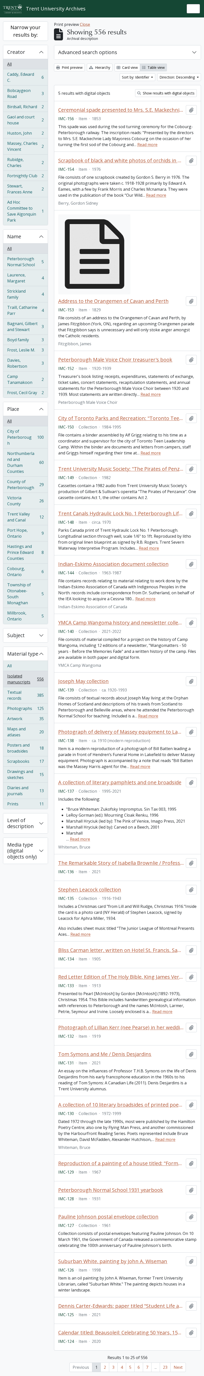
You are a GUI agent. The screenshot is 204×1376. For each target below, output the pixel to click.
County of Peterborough (25, 484)
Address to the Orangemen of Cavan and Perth (113, 301)
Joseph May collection (83, 681)
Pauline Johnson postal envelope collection (108, 1217)
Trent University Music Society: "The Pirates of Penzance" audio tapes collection (121, 469)
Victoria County (25, 501)
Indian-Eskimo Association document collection (113, 564)
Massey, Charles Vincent (25, 146)
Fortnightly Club (25, 177)
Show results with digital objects (168, 93)
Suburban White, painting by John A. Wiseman (112, 1261)
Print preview (72, 67)
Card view (129, 67)
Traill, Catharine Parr (25, 310)
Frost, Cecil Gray (25, 394)
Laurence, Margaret (25, 278)
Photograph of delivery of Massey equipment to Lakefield (121, 732)
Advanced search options (87, 52)
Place (13, 409)
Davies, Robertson (25, 363)
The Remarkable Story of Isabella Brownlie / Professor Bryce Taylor (121, 863)
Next (178, 1367)
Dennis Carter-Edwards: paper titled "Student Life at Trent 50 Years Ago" (121, 1306)
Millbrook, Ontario (25, 616)
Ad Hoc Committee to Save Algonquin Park (25, 211)
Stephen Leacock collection (89, 890)
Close (85, 24)
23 (165, 1367)
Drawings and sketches (25, 774)
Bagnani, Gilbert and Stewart (25, 326)
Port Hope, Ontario (25, 533)
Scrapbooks (25, 763)
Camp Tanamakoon (25, 379)
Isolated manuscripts (25, 679)
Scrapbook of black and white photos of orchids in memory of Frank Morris (121, 161)
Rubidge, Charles (25, 162)
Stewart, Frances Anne (25, 189)
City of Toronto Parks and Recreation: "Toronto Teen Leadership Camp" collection (121, 418)
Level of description (20, 823)
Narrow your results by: (25, 31)
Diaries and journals (25, 790)
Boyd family (25, 341)
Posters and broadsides (25, 748)
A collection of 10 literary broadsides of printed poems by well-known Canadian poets (121, 1105)
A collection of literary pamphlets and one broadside (119, 782)
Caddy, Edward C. (25, 77)
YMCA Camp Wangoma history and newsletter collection (121, 623)
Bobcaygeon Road (25, 93)
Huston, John (25, 134)
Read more (147, 144)
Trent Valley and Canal (25, 517)
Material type (22, 653)
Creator (16, 52)
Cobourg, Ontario (25, 571)
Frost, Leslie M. (25, 351)
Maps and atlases (25, 732)
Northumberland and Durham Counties (25, 462)
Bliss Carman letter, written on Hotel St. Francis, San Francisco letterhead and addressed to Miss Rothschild (121, 950)
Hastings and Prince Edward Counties (25, 552)
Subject (16, 635)
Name (14, 236)
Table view (156, 67)
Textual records (25, 695)
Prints (25, 805)
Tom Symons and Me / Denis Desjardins (104, 1054)
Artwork (25, 720)
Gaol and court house (25, 120)
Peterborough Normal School (25, 261)
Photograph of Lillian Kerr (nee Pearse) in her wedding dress (121, 1028)
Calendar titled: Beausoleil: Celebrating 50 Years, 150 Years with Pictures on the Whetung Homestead (121, 1333)
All (9, 64)
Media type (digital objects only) (22, 850)
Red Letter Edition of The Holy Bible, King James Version (121, 977)
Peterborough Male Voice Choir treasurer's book (115, 360)
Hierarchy (102, 67)
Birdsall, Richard (25, 108)
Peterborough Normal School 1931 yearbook (110, 1190)
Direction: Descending (177, 77)
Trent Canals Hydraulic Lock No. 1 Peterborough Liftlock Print (121, 513)
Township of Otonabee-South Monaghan (25, 593)
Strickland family (25, 294)
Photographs (25, 710)
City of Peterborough (25, 437)
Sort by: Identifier (136, 77)
